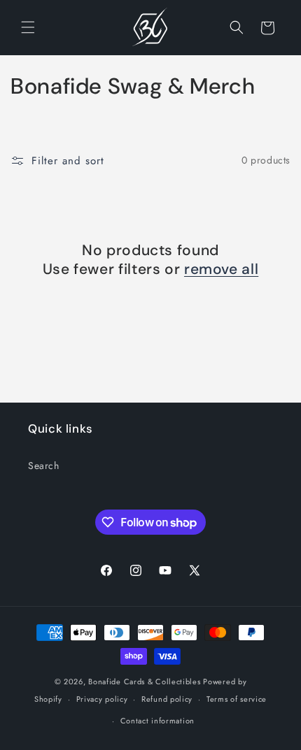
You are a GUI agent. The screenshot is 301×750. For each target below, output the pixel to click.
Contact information (157, 720)
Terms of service (236, 699)
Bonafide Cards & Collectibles (144, 681)
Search (43, 466)
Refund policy (166, 699)
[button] (28, 28)
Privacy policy (102, 699)
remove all (221, 269)
